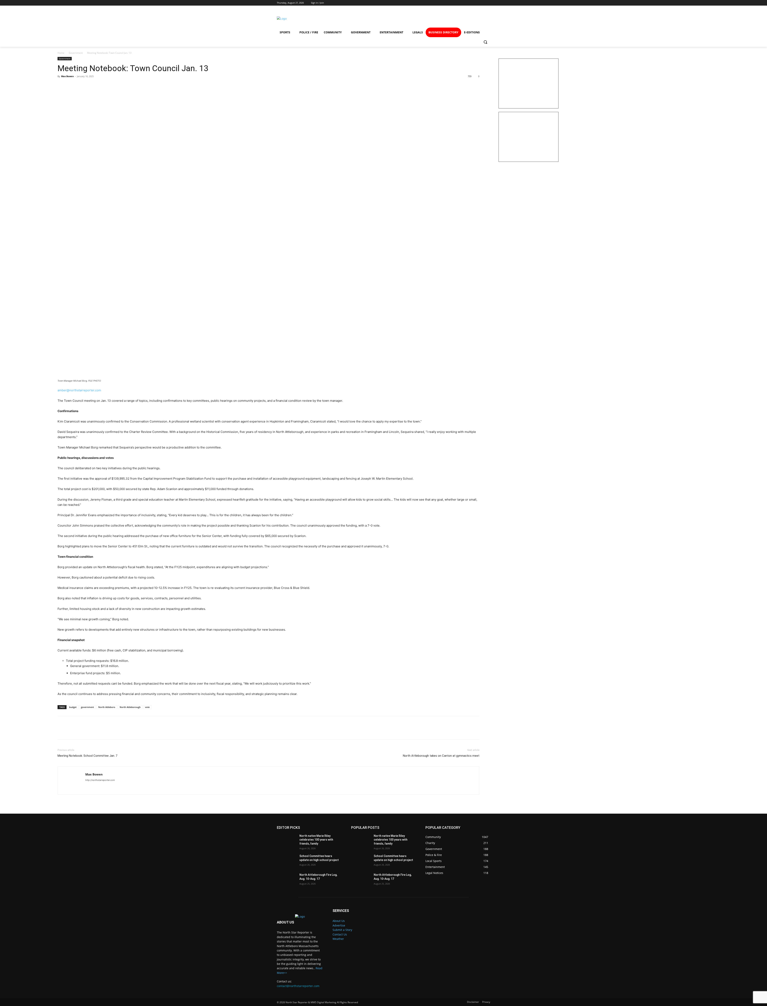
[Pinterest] (80, 85)
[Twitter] (469, 18)
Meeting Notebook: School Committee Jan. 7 (87, 755)
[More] (98, 85)
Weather (338, 939)
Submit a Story (342, 930)
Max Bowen (67, 76)
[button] (485, 42)
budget (73, 707)
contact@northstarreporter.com (298, 986)
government (87, 707)
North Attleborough (130, 707)
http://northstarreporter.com (100, 780)
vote (147, 707)
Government (76, 53)
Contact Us (340, 934)
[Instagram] (455, 18)
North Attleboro (106, 707)
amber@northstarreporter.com (79, 390)
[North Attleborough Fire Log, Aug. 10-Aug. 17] (286, 880)
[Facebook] (440, 18)
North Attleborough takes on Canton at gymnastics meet (441, 755)
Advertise (339, 925)
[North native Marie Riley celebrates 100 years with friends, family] (286, 841)
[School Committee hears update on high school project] (286, 861)
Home (61, 53)
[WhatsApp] (89, 85)
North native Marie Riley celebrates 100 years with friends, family (316, 839)
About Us (339, 921)
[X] (71, 85)
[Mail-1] (484, 18)
